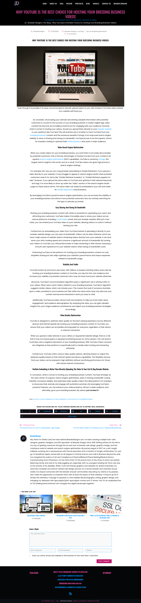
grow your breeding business (63, 390)
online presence (74, 141)
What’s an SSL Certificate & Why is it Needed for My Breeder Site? (104, 516)
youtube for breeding (59, 399)
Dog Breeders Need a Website (36, 515)
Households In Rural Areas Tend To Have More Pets (70, 516)
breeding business (77, 123)
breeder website (104, 129)
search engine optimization (51, 159)
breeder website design (40, 234)
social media (61, 219)
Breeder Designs (66, 601)
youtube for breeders (45, 399)
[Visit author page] (23, 438)
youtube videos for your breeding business (79, 399)
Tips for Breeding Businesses (96, 31)
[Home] (25, 23)
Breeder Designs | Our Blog (74, 31)
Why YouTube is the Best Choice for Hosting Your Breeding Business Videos (84, 23)
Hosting (35, 399)
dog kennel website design (86, 336)
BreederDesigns (39, 31)
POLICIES (34, 572)
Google (102, 159)
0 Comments (72, 34)
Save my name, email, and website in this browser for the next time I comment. (65, 555)
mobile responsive (65, 189)
